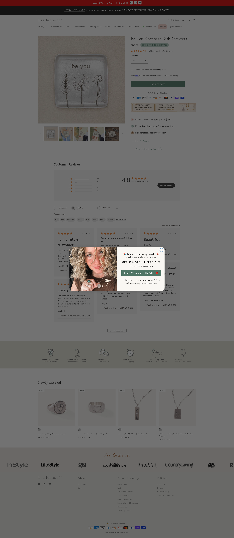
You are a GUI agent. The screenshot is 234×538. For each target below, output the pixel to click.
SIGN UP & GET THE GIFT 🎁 (141, 273)
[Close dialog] (161, 250)
